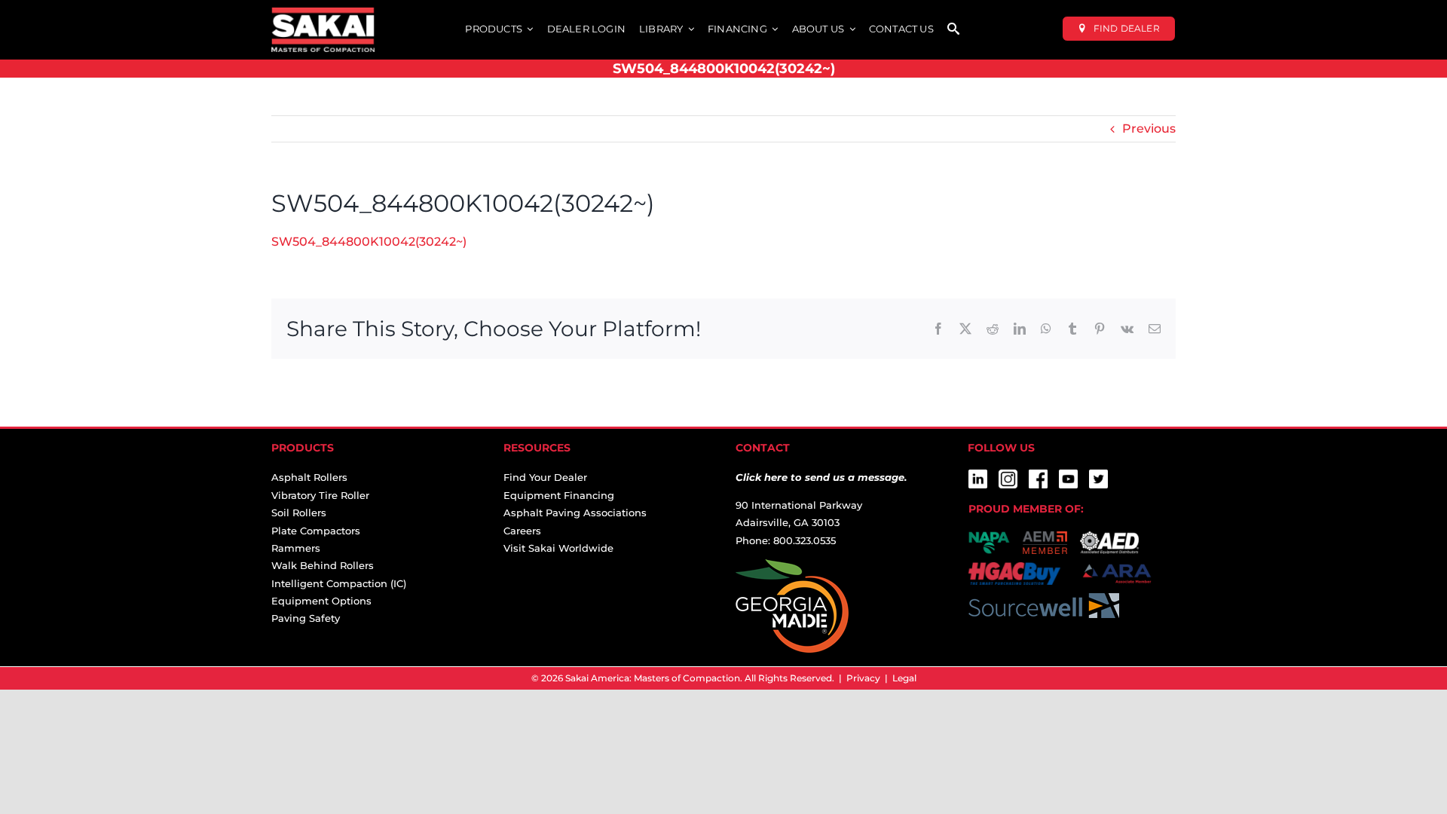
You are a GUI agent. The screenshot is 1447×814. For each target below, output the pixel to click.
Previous (1149, 128)
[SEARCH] (953, 30)
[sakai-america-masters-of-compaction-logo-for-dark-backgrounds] (323, 13)
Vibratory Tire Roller (320, 495)
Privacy (863, 678)
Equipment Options (321, 601)
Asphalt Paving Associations (575, 512)
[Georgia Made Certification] (792, 568)
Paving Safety (305, 618)
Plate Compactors (315, 531)
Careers (522, 531)
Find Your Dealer (545, 477)
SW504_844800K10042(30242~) (369, 241)
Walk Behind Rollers (322, 565)
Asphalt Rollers (309, 477)
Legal (904, 678)
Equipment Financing (558, 495)
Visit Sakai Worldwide (558, 548)
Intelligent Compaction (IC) (338, 583)
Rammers (295, 548)
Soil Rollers (298, 512)
